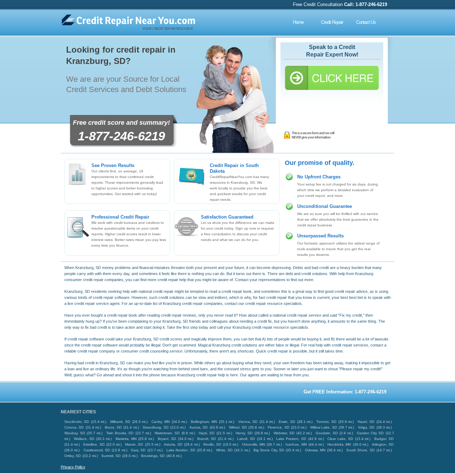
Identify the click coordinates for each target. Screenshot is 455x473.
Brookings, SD (153, 456)
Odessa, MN (315, 450)
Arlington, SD (383, 444)
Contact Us (366, 22)
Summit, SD (111, 456)
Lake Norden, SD (180, 450)
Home (298, 22)
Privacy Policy (73, 467)
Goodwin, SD (327, 433)
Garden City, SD (370, 433)
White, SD (224, 450)
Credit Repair (332, 22)
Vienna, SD (247, 422)
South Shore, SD (360, 450)
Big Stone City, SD (268, 450)
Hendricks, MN (339, 444)
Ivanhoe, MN (295, 444)
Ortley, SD (72, 456)
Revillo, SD (212, 444)
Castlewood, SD (97, 450)
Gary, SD (138, 450)
